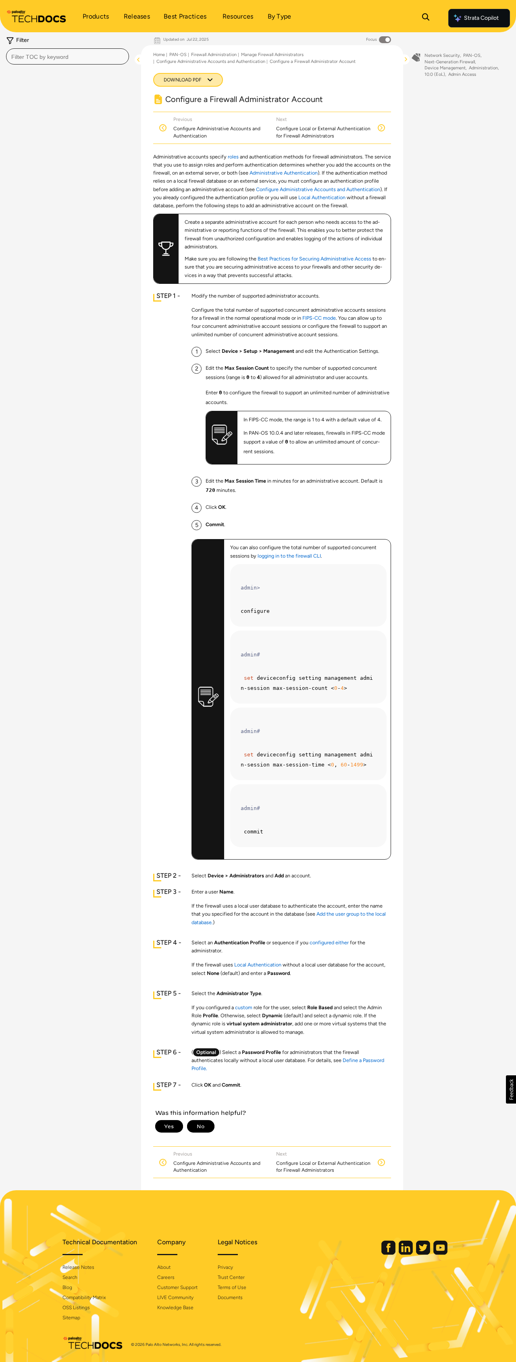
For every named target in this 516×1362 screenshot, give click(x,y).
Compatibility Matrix (84, 1297)
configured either (329, 942)
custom (243, 1007)
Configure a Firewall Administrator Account (313, 61)
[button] (511, 1089)
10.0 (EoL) (434, 74)
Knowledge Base (175, 1307)
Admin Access (462, 74)
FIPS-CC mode (319, 318)
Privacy (225, 1267)
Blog (67, 1287)
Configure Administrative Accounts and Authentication (210, 61)
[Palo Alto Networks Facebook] (389, 1253)
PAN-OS (178, 54)
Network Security (442, 55)
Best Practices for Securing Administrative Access (314, 259)
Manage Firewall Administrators (272, 54)
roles (233, 157)
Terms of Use (232, 1287)
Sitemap (71, 1317)
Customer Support (177, 1287)
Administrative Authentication (284, 173)
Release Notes (78, 1267)
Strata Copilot (481, 18)
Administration (483, 68)
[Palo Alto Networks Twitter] (423, 1253)
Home (159, 54)
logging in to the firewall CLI (289, 556)
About (164, 1267)
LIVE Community (175, 1297)
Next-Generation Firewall (449, 62)
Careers (166, 1277)
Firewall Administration (214, 54)
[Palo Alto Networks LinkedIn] (406, 1253)
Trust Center (231, 1277)
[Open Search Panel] (426, 18)
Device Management (445, 68)
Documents (230, 1297)
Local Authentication (321, 197)
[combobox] (67, 56)
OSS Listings (76, 1307)
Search (69, 1277)
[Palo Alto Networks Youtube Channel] (440, 1253)
